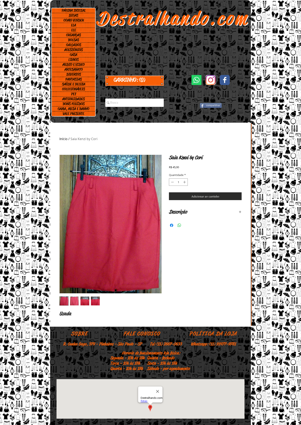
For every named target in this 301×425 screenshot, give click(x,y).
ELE (73, 30)
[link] (134, 80)
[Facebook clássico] (225, 80)
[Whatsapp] (196, 80)
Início (63, 139)
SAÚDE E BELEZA (73, 84)
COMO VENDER (73, 20)
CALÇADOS (73, 45)
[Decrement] (172, 182)
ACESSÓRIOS (73, 50)
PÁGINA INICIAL (74, 10)
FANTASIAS (73, 79)
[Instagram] (211, 80)
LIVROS (73, 59)
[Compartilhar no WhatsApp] (179, 225)
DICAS (73, 15)
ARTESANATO (73, 69)
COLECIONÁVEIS (73, 89)
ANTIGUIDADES (73, 99)
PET (73, 94)
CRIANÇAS (73, 35)
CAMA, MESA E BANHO (73, 109)
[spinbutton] (178, 182)
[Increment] (184, 182)
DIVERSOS (73, 74)
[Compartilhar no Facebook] (171, 225)
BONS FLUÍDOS (74, 104)
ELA (73, 25)
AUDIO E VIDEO (73, 64)
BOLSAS (73, 40)
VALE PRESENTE (73, 113)
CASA (73, 54)
